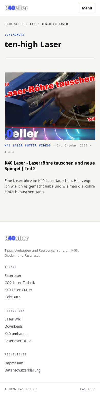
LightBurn (13, 297)
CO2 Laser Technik (20, 282)
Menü (87, 8)
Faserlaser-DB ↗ (18, 341)
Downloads (14, 326)
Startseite (14, 24)
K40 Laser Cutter (18, 290)
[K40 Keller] (16, 8)
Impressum (14, 363)
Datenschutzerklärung (23, 370)
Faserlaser (13, 275)
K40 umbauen (16, 333)
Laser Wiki (13, 319)
